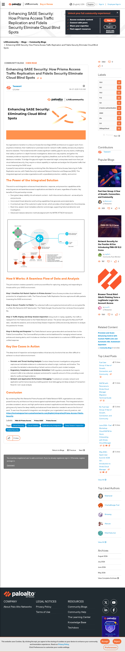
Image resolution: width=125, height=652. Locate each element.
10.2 (100, 93)
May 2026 (101, 573)
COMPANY (10, 601)
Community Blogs (37, 42)
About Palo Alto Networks (18, 606)
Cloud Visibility (33, 425)
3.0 (100, 123)
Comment (11, 465)
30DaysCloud (104, 128)
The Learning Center (79, 617)
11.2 (100, 98)
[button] (105, 641)
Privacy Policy (63, 644)
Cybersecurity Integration (51, 425)
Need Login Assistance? (110, 31)
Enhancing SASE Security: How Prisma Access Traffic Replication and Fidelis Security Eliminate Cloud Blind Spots (44, 73)
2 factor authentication (107, 108)
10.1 (100, 87)
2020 (101, 113)
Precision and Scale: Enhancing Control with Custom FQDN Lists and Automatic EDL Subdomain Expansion (109, 339)
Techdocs (73, 627)
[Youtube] (114, 602)
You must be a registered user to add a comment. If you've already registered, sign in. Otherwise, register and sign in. (46, 459)
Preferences (111, 647)
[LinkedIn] (106, 610)
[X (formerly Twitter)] (106, 602)
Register (91, 4)
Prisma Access (51, 421)
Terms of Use (43, 611)
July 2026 (101, 562)
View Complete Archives (107, 578)
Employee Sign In (114, 4)
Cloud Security (18, 425)
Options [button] (84, 86)
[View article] (109, 176)
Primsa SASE (38, 421)
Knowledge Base (77, 622)
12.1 (100, 103)
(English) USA (78, 4)
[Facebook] (114, 610)
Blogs (24, 42)
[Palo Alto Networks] (19, 594)
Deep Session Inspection (74, 425)
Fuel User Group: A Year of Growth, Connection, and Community (109, 194)
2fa (100, 118)
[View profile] (100, 202)
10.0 (100, 82)
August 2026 (103, 556)
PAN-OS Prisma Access (23, 421)
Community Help (77, 611)
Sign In (101, 4)
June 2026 (102, 567)
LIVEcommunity (11, 42)
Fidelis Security (13, 430)
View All (101, 480)
